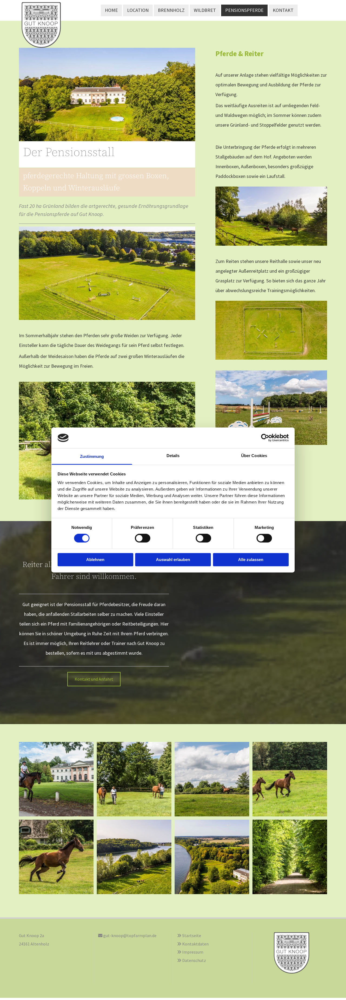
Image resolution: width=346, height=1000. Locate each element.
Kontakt (283, 10)
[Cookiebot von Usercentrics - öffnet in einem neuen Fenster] (265, 438)
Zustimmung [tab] (92, 456)
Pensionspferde (244, 10)
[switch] (142, 538)
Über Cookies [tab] (254, 455)
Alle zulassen (250, 559)
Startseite (191, 935)
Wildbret (205, 10)
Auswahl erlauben (173, 559)
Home (111, 10)
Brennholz (171, 10)
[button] (94, 679)
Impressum (192, 952)
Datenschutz (194, 960)
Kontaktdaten (195, 944)
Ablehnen (95, 559)
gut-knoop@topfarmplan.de (130, 935)
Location (138, 10)
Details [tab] (173, 455)
